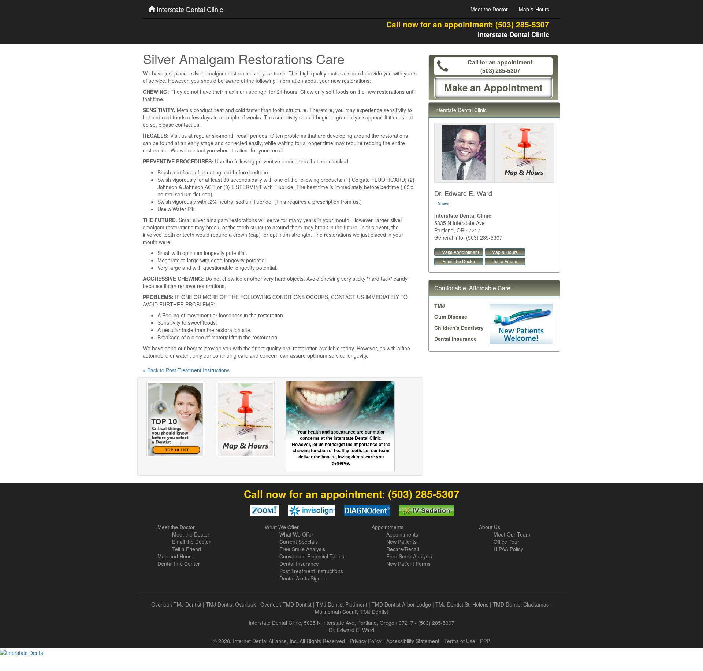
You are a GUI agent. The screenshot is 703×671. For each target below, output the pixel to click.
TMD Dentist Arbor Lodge (401, 604)
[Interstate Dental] (351, 652)
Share (443, 203)
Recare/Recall (402, 549)
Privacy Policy (366, 641)
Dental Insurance (455, 338)
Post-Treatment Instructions (311, 571)
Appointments (387, 527)
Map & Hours (534, 9)
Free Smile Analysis (302, 549)
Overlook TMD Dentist (286, 604)
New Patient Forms (408, 563)
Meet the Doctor (489, 9)
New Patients (401, 541)
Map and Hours (175, 556)
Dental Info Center (178, 563)
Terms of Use (459, 641)
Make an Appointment (493, 87)
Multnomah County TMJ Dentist (351, 611)
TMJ (439, 305)
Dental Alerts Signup (303, 578)
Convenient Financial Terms (311, 556)
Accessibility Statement (412, 641)
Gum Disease (450, 316)
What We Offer (282, 527)
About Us (489, 527)
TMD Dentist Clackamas (521, 604)
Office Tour (506, 541)
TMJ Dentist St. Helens (461, 604)
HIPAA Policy (508, 549)
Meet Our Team (512, 534)
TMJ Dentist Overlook (231, 604)
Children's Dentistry (459, 327)
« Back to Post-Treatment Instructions (186, 370)
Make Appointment (460, 252)
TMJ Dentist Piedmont (341, 604)
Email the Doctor (458, 261)
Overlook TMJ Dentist (176, 604)
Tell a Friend (505, 261)
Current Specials (298, 541)
